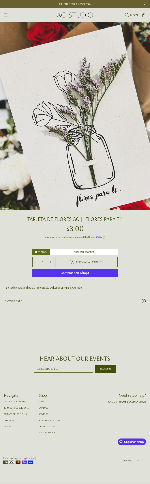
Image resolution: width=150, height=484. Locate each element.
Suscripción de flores (50, 420)
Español (127, 460)
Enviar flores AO (47, 426)
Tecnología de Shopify (27, 458)
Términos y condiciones (16, 407)
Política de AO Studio (15, 401)
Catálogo (43, 407)
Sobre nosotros (47, 432)
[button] (6, 15)
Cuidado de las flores (15, 414)
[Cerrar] (144, 4)
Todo (41, 401)
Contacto (9, 420)
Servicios (43, 414)
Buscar (7, 426)
